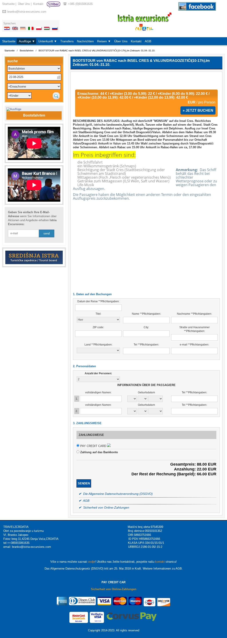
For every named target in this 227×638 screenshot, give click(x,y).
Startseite (8, 4)
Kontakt (38, 4)
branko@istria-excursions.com (26, 11)
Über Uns (24, 4)
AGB (148, 41)
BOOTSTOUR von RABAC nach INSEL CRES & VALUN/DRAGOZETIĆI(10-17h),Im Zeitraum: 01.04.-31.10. (97, 50)
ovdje (91, 561)
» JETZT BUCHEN (198, 110)
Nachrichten (85, 41)
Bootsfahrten (26, 50)
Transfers (67, 41)
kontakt (160, 561)
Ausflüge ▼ (27, 41)
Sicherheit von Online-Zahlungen (113, 589)
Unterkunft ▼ (47, 41)
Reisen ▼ (104, 41)
